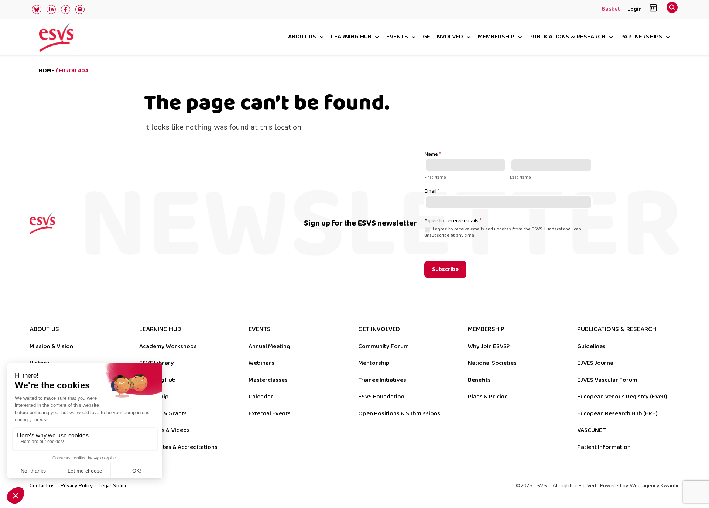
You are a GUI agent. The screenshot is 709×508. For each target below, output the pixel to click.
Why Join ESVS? (489, 346)
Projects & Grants (163, 413)
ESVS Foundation (381, 396)
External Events (270, 413)
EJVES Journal (596, 363)
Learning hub (351, 37)
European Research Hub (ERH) (617, 413)
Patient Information (604, 447)
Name (432, 154)
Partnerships (641, 37)
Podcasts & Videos (164, 430)
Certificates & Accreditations (178, 447)
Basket (611, 9)
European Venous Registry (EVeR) (622, 396)
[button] (672, 9)
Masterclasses (268, 380)
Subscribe (445, 269)
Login (634, 9)
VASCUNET (591, 430)
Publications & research (567, 37)
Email (431, 191)
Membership (496, 37)
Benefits (479, 380)
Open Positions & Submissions (399, 413)
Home (46, 70)
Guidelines (591, 346)
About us (302, 37)
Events (397, 37)
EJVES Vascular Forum (607, 380)
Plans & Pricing (488, 396)
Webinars (261, 363)
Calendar (261, 396)
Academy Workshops (168, 346)
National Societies (492, 363)
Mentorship (374, 363)
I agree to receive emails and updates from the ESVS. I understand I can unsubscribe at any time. (502, 232)
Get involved (443, 37)
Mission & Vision (51, 346)
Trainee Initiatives (382, 380)
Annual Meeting (269, 346)
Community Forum (383, 346)
